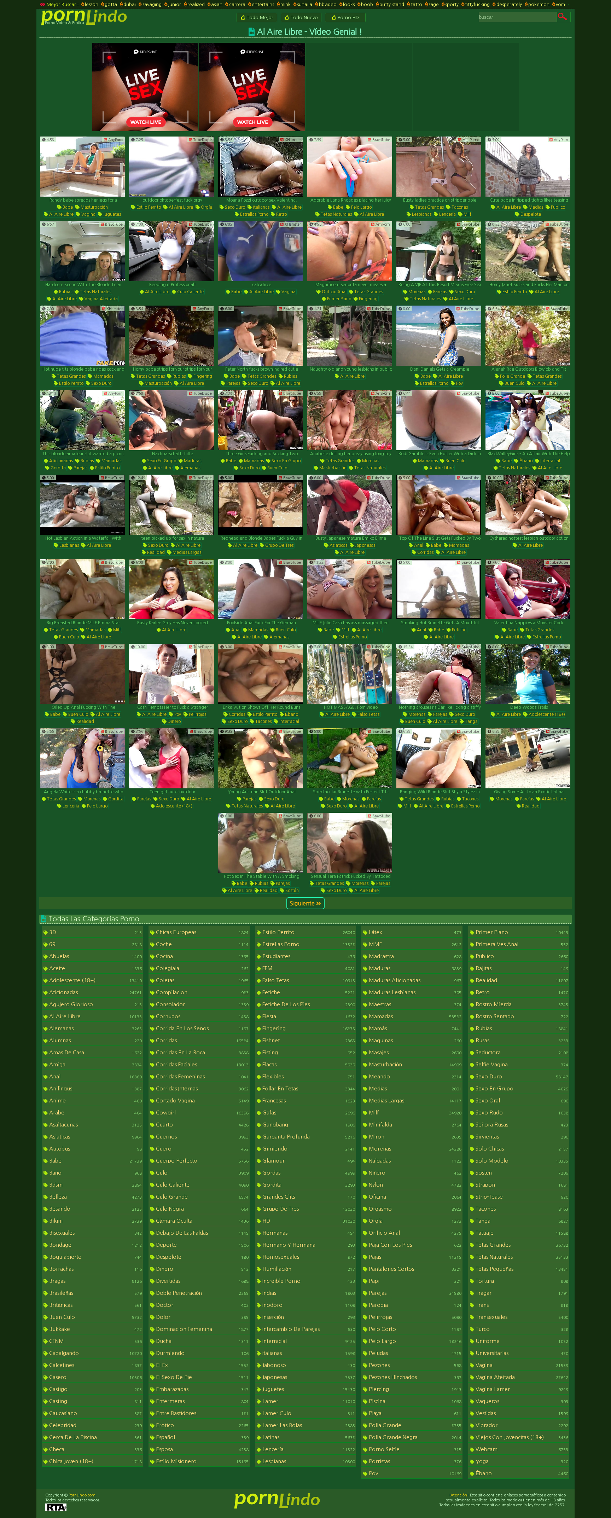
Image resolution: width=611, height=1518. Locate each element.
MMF (414, 944)
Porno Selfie (414, 1449)
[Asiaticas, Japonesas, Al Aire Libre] (349, 505)
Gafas (308, 1112)
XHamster (292, 139)
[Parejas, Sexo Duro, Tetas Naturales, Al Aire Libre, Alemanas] (260, 758)
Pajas (414, 1256)
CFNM (95, 1341)
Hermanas (308, 1232)
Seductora (521, 1052)
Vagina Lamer (521, 1389)
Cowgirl (202, 1112)
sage (434, 4)
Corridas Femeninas (202, 1076)
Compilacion (202, 992)
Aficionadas (60, 461)
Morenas (416, 292)
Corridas (424, 552)
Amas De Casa (95, 1052)
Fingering (368, 299)
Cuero (202, 1148)
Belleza (95, 1196)
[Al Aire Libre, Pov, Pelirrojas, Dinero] (171, 674)
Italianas (260, 207)
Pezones (414, 1365)
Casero (95, 1377)
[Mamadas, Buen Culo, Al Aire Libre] (438, 420)
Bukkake (95, 1329)
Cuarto (202, 1124)
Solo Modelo (521, 1160)
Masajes (414, 1052)
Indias (308, 1293)
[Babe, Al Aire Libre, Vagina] (260, 251)
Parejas (439, 292)
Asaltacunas (95, 1124)
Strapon (521, 1184)
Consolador (202, 1004)
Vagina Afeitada (100, 299)
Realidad (155, 552)
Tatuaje (521, 1232)
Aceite (95, 968)
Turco (521, 1329)
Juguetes (111, 214)
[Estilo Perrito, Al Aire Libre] (527, 251)
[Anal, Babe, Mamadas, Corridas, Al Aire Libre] (438, 505)
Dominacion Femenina (202, 1329)
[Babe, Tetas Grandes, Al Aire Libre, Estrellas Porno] (527, 589)
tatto (416, 4)
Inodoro (308, 1305)
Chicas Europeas (202, 932)
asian (216, 4)
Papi (414, 1281)
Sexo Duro (234, 207)
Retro (281, 214)
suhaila (304, 4)
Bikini (95, 1220)
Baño (95, 1172)
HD (308, 1220)
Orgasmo (414, 1208)
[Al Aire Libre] (349, 336)
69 (95, 944)
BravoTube (380, 139)
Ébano (525, 461)
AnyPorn (115, 139)
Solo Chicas (521, 1148)
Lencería (447, 214)
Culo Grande (202, 1196)
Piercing (414, 1389)
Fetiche (458, 630)
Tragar (521, 1293)
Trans (521, 1305)
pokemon (538, 4)
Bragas (95, 1281)
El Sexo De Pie (202, 1377)
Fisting (308, 1052)
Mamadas (102, 376)
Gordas (308, 1172)
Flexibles (308, 1076)
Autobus (95, 1148)
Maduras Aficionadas (414, 980)
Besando (95, 1208)
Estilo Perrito (148, 207)
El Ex (202, 1365)
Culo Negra (202, 1208)
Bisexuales (95, 1232)
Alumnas (95, 1040)
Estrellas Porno (253, 214)
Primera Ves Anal (521, 944)
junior (174, 4)
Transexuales (521, 1317)
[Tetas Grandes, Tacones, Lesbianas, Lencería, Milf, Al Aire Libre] (438, 167)
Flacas (308, 1064)
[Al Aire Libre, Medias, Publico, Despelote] (527, 167)
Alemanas (189, 468)
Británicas (95, 1305)
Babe (67, 207)
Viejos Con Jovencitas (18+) (521, 1437)
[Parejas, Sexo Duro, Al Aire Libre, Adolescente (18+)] (171, 758)
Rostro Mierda (521, 1004)
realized (196, 4)
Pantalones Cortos (414, 1268)
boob (367, 4)
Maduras (192, 461)
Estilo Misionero (202, 1461)
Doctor (202, 1305)
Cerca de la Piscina (95, 1437)
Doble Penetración (202, 1293)
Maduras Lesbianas (414, 992)
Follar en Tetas (308, 1088)
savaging (151, 4)
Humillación (308, 1268)
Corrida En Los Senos (202, 1028)
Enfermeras (202, 1401)
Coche (202, 944)
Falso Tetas (367, 714)
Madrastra (414, 956)
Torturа (521, 1281)
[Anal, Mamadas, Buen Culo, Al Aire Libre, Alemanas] (260, 589)
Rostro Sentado (521, 1016)
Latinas (308, 1437)
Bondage (95, 1244)
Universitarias (521, 1353)
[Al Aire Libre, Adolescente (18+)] (527, 674)
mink (285, 4)
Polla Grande (512, 376)
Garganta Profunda (308, 1136)
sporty (452, 4)
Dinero (174, 721)
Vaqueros (521, 1401)
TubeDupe (202, 139)
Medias (535, 207)
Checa (95, 1449)
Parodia (414, 1305)
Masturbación (94, 207)
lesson (91, 4)
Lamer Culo (308, 1413)
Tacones (459, 207)
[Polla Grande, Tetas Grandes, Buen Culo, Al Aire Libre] (527, 336)
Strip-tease (521, 1196)
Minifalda (414, 1124)
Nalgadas (414, 1160)
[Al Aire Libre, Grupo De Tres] (260, 505)
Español (202, 1437)
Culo (202, 1172)
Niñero (414, 1172)
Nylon (414, 1184)
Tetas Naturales (336, 214)
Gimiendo (308, 1148)
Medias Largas (186, 552)
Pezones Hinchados (414, 1377)
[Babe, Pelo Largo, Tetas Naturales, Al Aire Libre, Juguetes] (349, 167)
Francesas (308, 1100)
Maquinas (414, 1040)
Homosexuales (308, 1256)
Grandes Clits (308, 1196)
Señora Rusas (521, 1124)
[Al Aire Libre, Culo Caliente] (171, 251)
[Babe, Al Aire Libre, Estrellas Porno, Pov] (438, 336)
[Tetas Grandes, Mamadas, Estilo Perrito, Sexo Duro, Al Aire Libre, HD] (82, 336)
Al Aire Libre (61, 214)
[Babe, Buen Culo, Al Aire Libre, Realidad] (82, 674)
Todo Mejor (259, 17)
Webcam (521, 1449)
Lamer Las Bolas (308, 1425)
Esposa (202, 1449)
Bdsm (95, 1184)
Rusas (521, 1040)
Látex (414, 932)
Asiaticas (337, 545)
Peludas (414, 1353)
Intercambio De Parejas (308, 1329)
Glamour (308, 1160)
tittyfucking (477, 4)
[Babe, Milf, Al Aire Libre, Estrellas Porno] (349, 589)
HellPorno (470, 139)
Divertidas (202, 1281)
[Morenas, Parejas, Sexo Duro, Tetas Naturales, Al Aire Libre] (438, 251)
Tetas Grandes (429, 207)
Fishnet (308, 1040)
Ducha (202, 1341)
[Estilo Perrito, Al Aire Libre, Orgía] (171, 167)
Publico (557, 207)
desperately (509, 4)
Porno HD (347, 17)
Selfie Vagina (521, 1064)
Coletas (202, 980)
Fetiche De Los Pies (308, 1004)
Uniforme (521, 1341)
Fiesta (308, 1016)
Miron (414, 1136)
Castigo (95, 1389)
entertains (263, 4)
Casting (95, 1401)
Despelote (530, 214)
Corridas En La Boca (202, 1052)
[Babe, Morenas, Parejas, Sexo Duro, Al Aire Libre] (349, 758)
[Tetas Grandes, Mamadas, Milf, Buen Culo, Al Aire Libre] (82, 589)
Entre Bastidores (202, 1413)
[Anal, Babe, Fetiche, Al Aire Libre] (438, 589)
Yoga (521, 1461)
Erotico (202, 1425)
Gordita (58, 468)
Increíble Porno (308, 1281)
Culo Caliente (190, 292)
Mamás (414, 1028)
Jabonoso (308, 1365)
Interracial (549, 461)
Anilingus (95, 1088)
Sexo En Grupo (161, 461)
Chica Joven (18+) (95, 1461)
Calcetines (95, 1365)
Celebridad (95, 1425)
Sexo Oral (521, 1100)
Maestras (414, 1004)
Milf (466, 214)
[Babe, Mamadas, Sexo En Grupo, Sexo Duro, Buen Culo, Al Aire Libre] (260, 420)
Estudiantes (308, 956)
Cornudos (202, 1016)
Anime (95, 1100)
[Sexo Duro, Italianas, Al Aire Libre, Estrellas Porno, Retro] (260, 167)
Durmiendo (202, 1353)
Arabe (95, 1112)
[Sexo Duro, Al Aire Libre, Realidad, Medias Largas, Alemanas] (171, 505)
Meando (414, 1076)
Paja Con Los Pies (414, 1244)
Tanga (471, 721)
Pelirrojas (197, 714)
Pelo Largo (361, 207)
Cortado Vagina (202, 1100)
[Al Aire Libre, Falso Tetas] (349, 674)
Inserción (308, 1317)
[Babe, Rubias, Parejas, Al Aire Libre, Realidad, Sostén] (260, 843)
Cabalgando (95, 1353)
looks (349, 4)
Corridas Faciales (202, 1064)
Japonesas (364, 545)
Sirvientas (521, 1136)
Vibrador (521, 1425)
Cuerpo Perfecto (202, 1160)
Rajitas (521, 968)
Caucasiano (95, 1413)
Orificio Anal (334, 292)
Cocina (202, 956)
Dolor (202, 1317)
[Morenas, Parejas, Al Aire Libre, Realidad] (527, 758)
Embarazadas (202, 1389)
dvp (575, 4)
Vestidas (521, 1413)
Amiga (95, 1064)
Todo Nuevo (303, 17)
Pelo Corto (414, 1329)
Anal (418, 545)
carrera (237, 4)
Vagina (87, 214)
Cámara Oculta (202, 1220)
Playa (414, 1413)
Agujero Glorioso (95, 1004)
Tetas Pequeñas (521, 1268)
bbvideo (327, 4)
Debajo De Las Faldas (202, 1232)
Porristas (414, 1461)
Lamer (308, 1401)
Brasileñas (95, 1293)
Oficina (414, 1196)
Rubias (65, 292)
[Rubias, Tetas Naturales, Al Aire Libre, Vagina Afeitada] (82, 251)
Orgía (206, 207)
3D (95, 932)
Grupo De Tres (278, 545)
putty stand (391, 4)
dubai (129, 4)
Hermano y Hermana (308, 1244)
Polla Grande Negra (414, 1437)
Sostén (291, 890)
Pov (459, 383)
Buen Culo (514, 383)
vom (560, 4)
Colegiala (202, 968)
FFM (308, 968)
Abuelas (95, 956)
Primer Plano (338, 299)
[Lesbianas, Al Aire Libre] (82, 505)
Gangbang (308, 1124)
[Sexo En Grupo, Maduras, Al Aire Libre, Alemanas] (171, 420)
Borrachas (95, 1268)
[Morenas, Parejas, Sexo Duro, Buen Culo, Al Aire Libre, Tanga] (438, 674)
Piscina (414, 1401)
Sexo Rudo (521, 1112)
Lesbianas (421, 214)
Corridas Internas (202, 1088)
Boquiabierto (95, 1256)
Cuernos (202, 1136)
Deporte (202, 1244)
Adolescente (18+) (546, 714)
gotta (111, 4)
